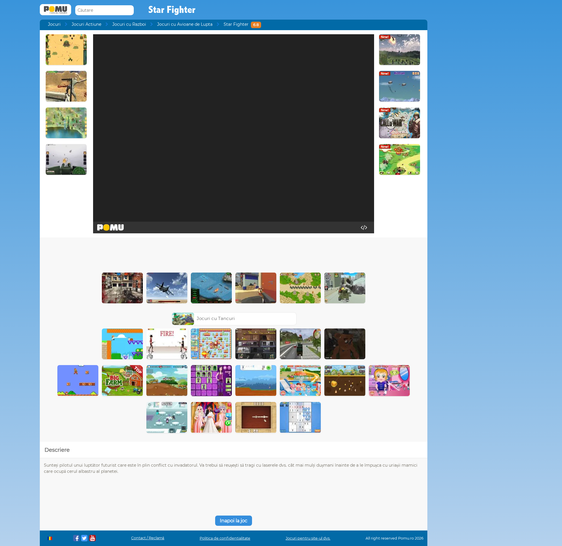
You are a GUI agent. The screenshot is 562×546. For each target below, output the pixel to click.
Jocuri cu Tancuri (216, 318)
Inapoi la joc (233, 520)
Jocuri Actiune (86, 24)
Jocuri (54, 24)
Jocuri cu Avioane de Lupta (185, 24)
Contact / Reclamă (147, 538)
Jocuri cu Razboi (129, 24)
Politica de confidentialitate (225, 538)
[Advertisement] (233, 253)
